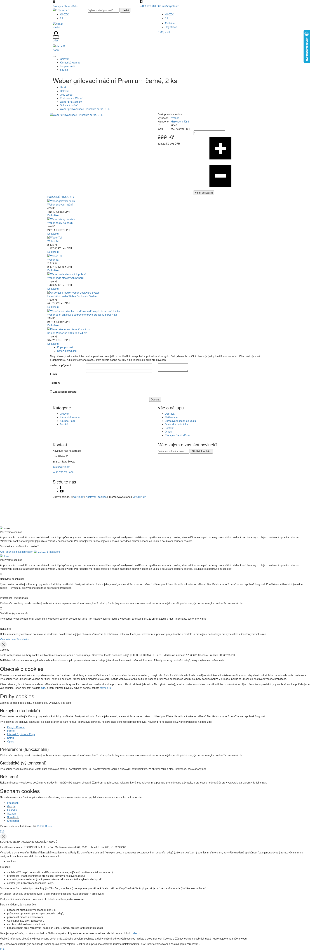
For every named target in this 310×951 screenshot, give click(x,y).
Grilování (65, 91)
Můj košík (164, 32)
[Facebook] (60, 488)
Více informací (8, 639)
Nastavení (54, 551)
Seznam (12, 813)
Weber (175, 118)
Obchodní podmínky (176, 424)
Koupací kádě (68, 421)
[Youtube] (62, 491)
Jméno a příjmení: (61, 365)
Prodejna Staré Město (65, 6)
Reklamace (171, 417)
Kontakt (169, 428)
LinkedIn (12, 810)
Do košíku (53, 215)
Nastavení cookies (96, 497)
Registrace (171, 27)
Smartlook (13, 817)
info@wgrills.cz (170, 6)
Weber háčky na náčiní (60, 223)
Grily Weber (66, 94)
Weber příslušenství (71, 101)
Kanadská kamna (70, 417)
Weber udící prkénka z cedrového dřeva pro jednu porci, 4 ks (82, 314)
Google (11, 806)
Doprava (170, 413)
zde (43, 688)
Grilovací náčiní (69, 105)
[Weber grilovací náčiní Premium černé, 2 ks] (76, 114)
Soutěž (64, 424)
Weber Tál (53, 241)
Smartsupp (13, 820)
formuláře (105, 688)
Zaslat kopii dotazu (65, 391)
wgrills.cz (78, 497)
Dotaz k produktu (67, 351)
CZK (64, 14)
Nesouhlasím (25, 551)
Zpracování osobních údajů (180, 421)
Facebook (12, 802)
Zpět (2, 831)
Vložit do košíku (204, 192)
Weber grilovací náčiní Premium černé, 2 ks (84, 109)
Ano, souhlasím (9, 551)
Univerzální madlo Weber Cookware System (72, 296)
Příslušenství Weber (71, 98)
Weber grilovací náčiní (60, 204)
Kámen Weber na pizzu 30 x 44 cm (67, 333)
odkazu (136, 933)
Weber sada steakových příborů (65, 278)
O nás (168, 431)
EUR (63, 18)
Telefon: (55, 382)
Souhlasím (23, 639)
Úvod (63, 87)
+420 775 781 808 (151, 6)
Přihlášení (170, 23)
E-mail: (54, 374)
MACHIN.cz (139, 497)
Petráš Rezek (44, 826)
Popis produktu (65, 347)
